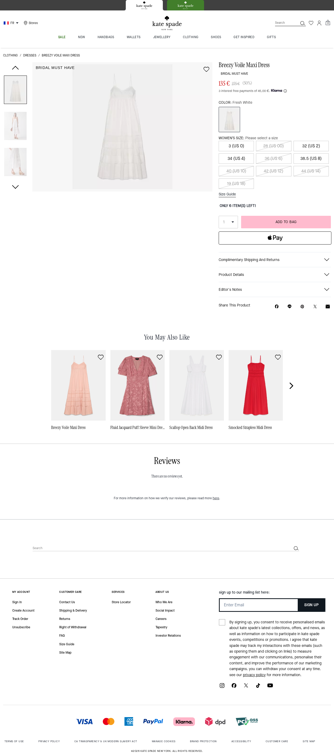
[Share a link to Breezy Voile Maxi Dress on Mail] (328, 306)
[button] (15, 91)
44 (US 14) (311, 171)
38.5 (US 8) (311, 158)
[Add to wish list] (206, 69)
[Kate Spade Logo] (167, 23)
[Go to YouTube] (270, 687)
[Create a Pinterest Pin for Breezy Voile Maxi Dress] (302, 306)
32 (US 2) (311, 146)
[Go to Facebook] (234, 687)
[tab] (144, 5)
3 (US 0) (236, 146)
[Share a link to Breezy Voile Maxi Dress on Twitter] (315, 306)
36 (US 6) (274, 158)
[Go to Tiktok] (258, 687)
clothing (10, 55)
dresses (29, 55)
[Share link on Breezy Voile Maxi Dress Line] (289, 306)
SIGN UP (311, 604)
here (216, 498)
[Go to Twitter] (246, 687)
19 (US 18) (236, 183)
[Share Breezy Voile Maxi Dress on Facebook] (276, 306)
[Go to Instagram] (222, 687)
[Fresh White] (229, 119)
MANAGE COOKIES (164, 741)
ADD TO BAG (286, 221)
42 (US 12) (273, 171)
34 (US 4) (236, 158)
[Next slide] (294, 385)
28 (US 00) (273, 146)
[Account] (319, 23)
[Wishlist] (311, 23)
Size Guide (227, 194)
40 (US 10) (236, 171)
